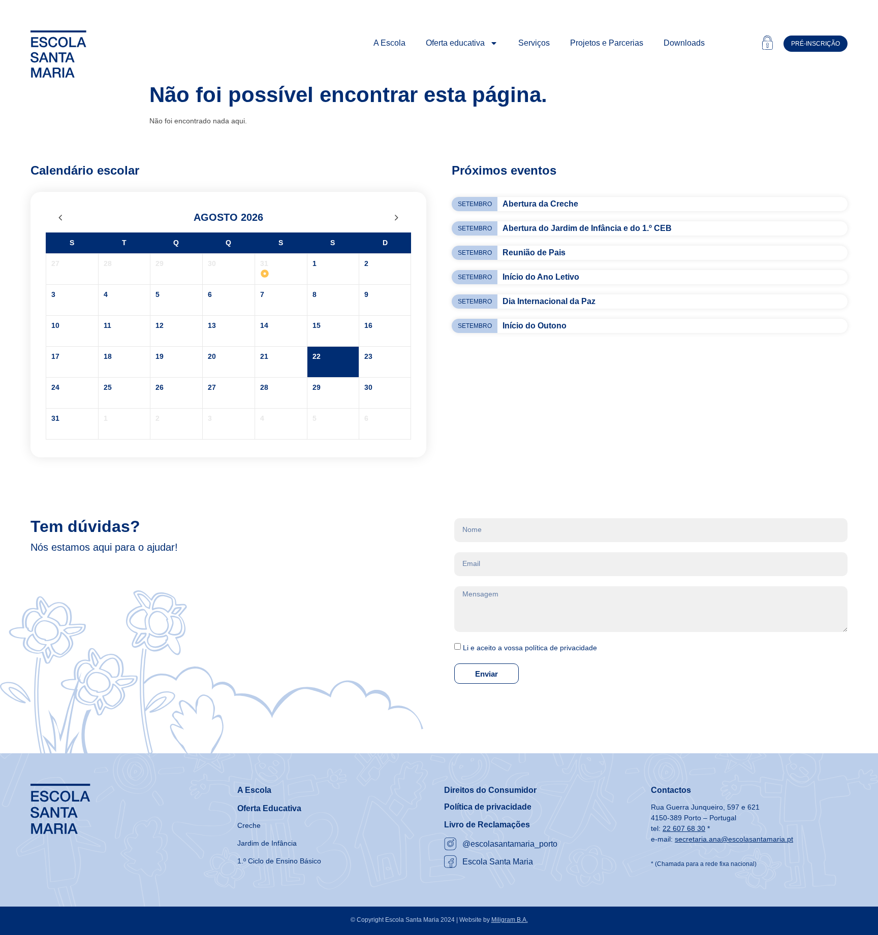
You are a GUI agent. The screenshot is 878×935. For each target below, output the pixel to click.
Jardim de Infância (267, 843)
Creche (249, 825)
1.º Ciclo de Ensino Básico (279, 861)
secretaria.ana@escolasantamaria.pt (734, 839)
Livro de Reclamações (487, 824)
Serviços (534, 43)
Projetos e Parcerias (606, 43)
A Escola (389, 43)
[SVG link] (58, 54)
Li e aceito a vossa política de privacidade (530, 648)
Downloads (684, 43)
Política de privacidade (487, 807)
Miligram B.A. (509, 919)
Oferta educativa (455, 43)
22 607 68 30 (684, 828)
